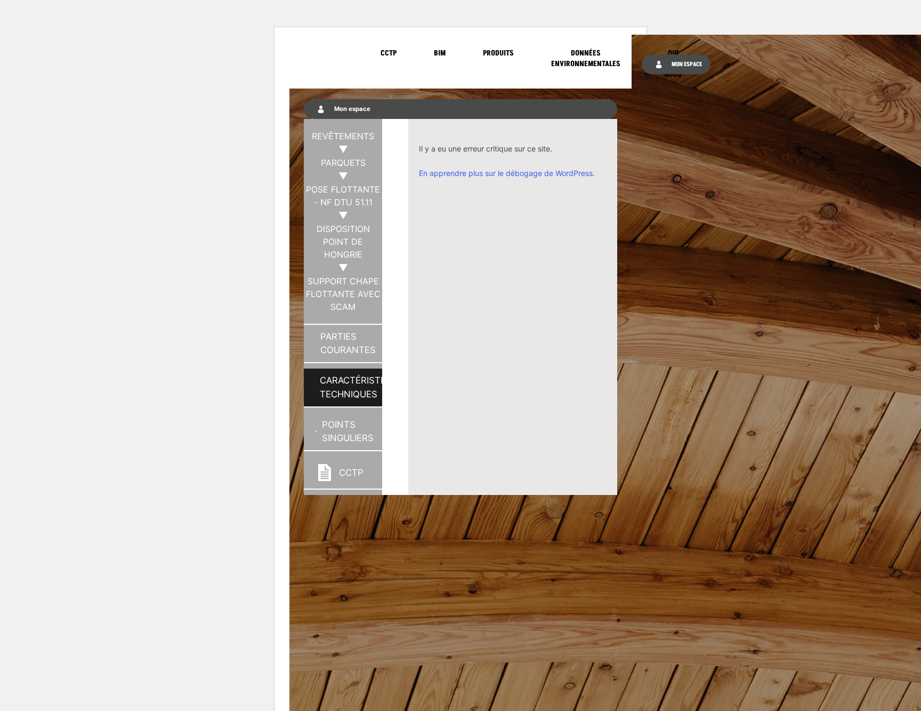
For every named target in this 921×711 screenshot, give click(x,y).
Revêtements (343, 136)
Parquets (343, 162)
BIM (440, 53)
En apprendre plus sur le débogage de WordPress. (507, 173)
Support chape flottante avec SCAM (343, 294)
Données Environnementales (585, 58)
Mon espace (686, 64)
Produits (498, 53)
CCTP (389, 53)
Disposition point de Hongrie (343, 241)
